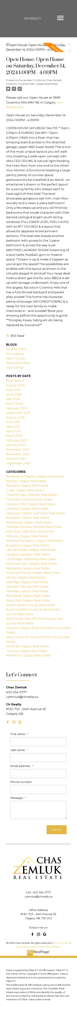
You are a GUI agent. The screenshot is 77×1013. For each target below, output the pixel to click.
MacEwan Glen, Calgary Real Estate (31, 563)
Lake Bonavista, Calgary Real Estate (31, 550)
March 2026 (14, 403)
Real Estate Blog (18, 363)
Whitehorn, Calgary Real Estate (28, 655)
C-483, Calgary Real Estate (25, 490)
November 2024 (18, 454)
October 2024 (16, 458)
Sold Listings (15, 367)
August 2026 (15, 385)
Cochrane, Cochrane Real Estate (29, 499)
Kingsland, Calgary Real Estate (27, 545)
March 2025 (14, 435)
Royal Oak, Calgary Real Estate (28, 600)
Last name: (18, 750)
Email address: (20, 766)
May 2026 (13, 399)
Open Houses (16, 358)
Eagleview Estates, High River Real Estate (35, 513)
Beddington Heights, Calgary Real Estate (35, 476)
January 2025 (16, 445)
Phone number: (21, 782)
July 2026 (13, 390)
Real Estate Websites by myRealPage (38, 946)
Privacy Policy (62, 943)
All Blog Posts (16, 349)
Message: (17, 798)
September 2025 (18, 412)
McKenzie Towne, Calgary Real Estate (33, 572)
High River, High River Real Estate (30, 531)
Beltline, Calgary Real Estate (26, 481)
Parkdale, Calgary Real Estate (27, 591)
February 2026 (16, 408)
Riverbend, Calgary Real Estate (28, 595)
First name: (18, 734)
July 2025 (13, 422)
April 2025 (13, 431)
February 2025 (16, 440)
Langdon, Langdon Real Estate (28, 554)
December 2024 (18, 449)
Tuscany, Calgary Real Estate (26, 651)
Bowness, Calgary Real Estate (27, 485)
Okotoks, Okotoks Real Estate (27, 586)
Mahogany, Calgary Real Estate (28, 568)
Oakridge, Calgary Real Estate (27, 582)
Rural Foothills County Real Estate (30, 605)
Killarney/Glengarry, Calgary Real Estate (34, 540)
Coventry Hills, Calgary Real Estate (38, 83)
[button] (7, 722)
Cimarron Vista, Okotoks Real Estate (31, 494)
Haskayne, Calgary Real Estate (27, 517)
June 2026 (13, 394)
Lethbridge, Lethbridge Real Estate (31, 559)
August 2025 (15, 417)
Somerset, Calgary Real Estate (27, 646)
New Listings (15, 353)
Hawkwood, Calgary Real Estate (29, 522)
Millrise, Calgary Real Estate (25, 577)
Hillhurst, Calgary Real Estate (27, 536)
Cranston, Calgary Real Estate (27, 508)
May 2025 (13, 426)
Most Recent (15, 380)
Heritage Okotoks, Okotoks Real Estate (34, 527)
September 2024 (18, 463)
